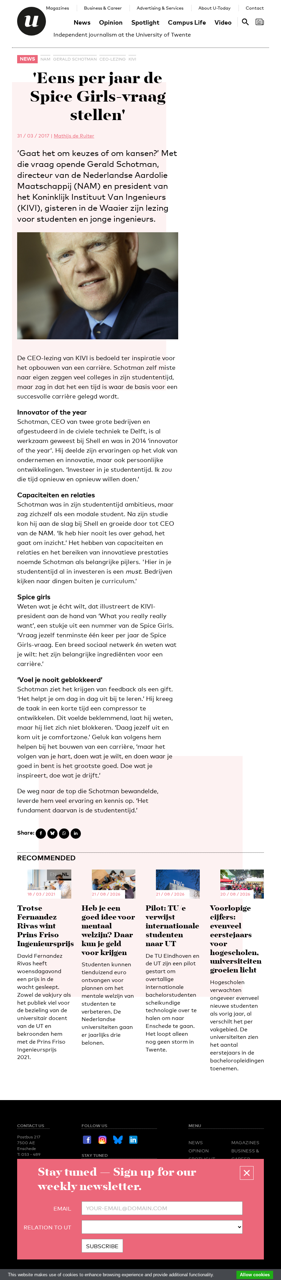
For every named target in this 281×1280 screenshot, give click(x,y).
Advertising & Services (160, 8)
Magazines (57, 8)
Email (62, 1208)
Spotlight (145, 22)
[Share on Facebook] (41, 833)
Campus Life (187, 22)
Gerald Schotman (75, 59)
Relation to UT (47, 1227)
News (82, 22)
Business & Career (103, 8)
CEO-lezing (112, 59)
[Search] (260, 22)
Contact (255, 8)
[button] (247, 1173)
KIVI (132, 59)
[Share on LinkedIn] (76, 833)
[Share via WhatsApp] (64, 833)
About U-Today (214, 8)
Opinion (111, 22)
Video (223, 22)
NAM (45, 59)
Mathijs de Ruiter (74, 136)
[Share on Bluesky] (52, 833)
